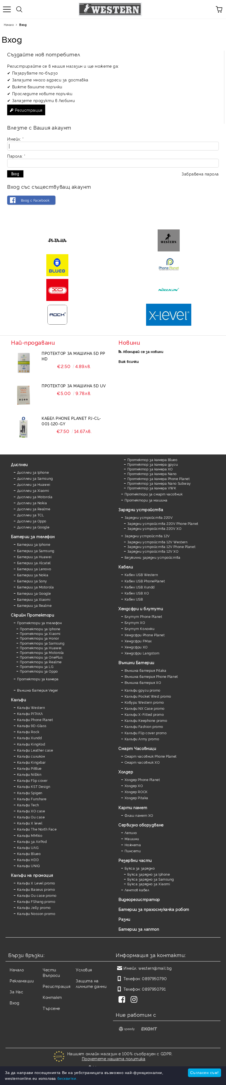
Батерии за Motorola (35, 587)
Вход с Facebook (35, 200)
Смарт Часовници (137, 748)
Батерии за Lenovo (34, 568)
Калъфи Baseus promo (36, 889)
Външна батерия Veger (37, 690)
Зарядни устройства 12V (147, 535)
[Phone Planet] (169, 265)
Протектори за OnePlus (41, 657)
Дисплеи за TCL (30, 515)
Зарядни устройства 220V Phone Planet (162, 523)
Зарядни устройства (141, 509)
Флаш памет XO (139, 815)
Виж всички (129, 361)
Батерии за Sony (32, 581)
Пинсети (133, 850)
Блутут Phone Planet (143, 616)
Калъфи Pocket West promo (148, 696)
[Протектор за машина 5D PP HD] (23, 362)
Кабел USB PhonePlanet (145, 581)
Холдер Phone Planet (142, 779)
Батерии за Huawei (34, 556)
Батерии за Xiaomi (33, 599)
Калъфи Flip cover (32, 780)
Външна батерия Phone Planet (151, 676)
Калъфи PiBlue (29, 768)
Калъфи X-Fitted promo (144, 714)
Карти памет (133, 807)
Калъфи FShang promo (36, 901)
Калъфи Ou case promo (37, 895)
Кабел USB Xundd (140, 587)
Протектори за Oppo (39, 671)
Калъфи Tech (28, 804)
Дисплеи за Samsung (35, 478)
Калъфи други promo (142, 690)
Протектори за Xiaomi (40, 633)
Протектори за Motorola (42, 652)
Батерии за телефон (33, 536)
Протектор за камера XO (150, 469)
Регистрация (28, 110)
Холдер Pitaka (136, 797)
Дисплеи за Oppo (31, 521)
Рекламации (22, 980)
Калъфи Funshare (32, 798)
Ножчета (133, 844)
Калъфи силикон (31, 756)
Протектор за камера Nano (152, 473)
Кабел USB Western (141, 574)
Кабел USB (134, 599)
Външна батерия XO (143, 682)
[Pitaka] (57, 240)
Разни (124, 919)
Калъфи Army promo (142, 738)
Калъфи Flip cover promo (145, 732)
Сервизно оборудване (141, 824)
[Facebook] (123, 1000)
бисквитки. (67, 1078)
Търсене (51, 1008)
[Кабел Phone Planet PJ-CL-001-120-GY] (23, 427)
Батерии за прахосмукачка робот (154, 909)
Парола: (16, 155)
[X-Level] (169, 315)
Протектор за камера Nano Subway (159, 483)
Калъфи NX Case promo (145, 708)
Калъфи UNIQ (28, 865)
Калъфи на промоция (32, 875)
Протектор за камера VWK (151, 488)
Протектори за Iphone (40, 628)
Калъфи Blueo (29, 853)
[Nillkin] (169, 290)
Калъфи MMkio (29, 835)
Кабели (126, 566)
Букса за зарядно (140, 868)
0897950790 (154, 978)
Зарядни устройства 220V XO (154, 528)
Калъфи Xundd (29, 737)
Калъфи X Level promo (36, 883)
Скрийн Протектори (32, 614)
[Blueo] (57, 265)
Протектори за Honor (39, 638)
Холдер (126, 771)
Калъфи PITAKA (30, 713)
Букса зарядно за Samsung (150, 879)
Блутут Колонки (139, 628)
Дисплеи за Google (33, 527)
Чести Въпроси (51, 972)
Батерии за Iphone (33, 544)
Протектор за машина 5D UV (74, 385)
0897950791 (154, 988)
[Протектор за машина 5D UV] (23, 395)
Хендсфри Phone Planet (145, 634)
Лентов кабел (137, 889)
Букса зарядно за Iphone (148, 874)
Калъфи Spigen (29, 792)
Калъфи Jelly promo (34, 907)
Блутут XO (135, 622)
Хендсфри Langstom (142, 653)
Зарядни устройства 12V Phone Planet (161, 546)
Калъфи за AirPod (32, 841)
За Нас (16, 991)
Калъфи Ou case (31, 817)
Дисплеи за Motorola (34, 496)
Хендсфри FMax (138, 641)
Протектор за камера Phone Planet (158, 478)
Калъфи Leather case (35, 750)
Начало (9, 24)
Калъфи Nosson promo (36, 913)
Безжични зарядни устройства (153, 557)
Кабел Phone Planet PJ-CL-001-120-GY (71, 420)
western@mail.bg (155, 968)
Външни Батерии (136, 662)
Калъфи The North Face (37, 829)
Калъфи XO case (31, 811)
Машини (132, 838)
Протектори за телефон (39, 622)
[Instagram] (135, 1000)
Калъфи (18, 699)
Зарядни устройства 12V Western (157, 541)
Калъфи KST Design (33, 786)
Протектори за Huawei (41, 647)
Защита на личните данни (91, 983)
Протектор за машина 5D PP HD (73, 355)
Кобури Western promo (144, 702)
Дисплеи (19, 464)
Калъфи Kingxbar (31, 762)
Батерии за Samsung (35, 550)
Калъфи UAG (28, 847)
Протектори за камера (38, 678)
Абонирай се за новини (143, 351)
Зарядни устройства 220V (149, 517)
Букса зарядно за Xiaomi (148, 883)
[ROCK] (57, 315)
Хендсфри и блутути (141, 608)
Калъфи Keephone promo (146, 720)
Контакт (52, 997)
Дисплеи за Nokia (32, 502)
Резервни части (135, 860)
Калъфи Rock (28, 731)
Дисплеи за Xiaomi (33, 490)
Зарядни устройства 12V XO (153, 551)
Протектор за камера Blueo (152, 459)
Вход (14, 1002)
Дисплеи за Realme (33, 508)
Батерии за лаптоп (139, 928)
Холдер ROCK (136, 791)
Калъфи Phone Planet (35, 719)
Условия (84, 969)
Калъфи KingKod (31, 744)
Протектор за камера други (152, 464)
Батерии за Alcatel (34, 562)
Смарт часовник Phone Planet (151, 756)
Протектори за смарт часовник (153, 494)
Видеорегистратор (139, 899)
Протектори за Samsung (42, 643)
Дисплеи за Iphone (33, 472)
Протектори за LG (37, 666)
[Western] (169, 240)
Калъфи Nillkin (29, 774)
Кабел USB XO (137, 593)
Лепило (131, 832)
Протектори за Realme (41, 661)
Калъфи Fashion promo (144, 726)
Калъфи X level (29, 823)
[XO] (57, 290)
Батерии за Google (34, 593)
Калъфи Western (31, 707)
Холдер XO (134, 785)
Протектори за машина (146, 500)
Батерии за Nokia (33, 574)
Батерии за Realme (34, 605)
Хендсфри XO (136, 647)
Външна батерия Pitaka (145, 670)
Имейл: (15, 138)
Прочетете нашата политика (114, 1058)
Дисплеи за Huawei (33, 484)
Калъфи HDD (28, 859)
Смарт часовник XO (142, 762)
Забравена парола (200, 173)
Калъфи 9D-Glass (32, 725)
